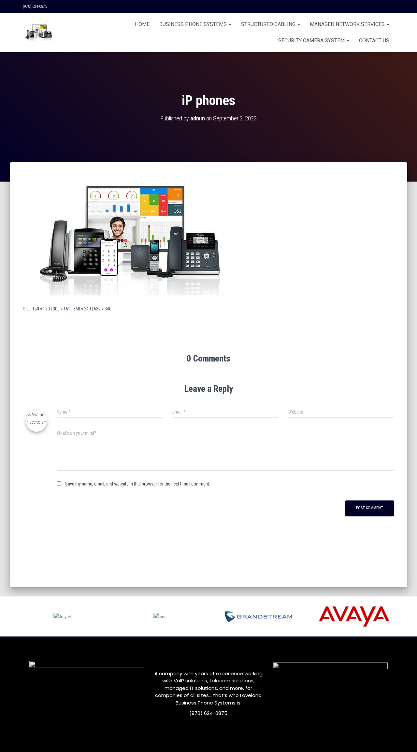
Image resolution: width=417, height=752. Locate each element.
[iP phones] (126, 239)
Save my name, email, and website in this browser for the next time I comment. (137, 483)
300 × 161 (61, 308)
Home (142, 24)
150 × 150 (41, 308)
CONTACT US (374, 40)
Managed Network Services (348, 24)
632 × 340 (102, 308)
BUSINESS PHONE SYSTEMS (193, 24)
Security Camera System (312, 40)
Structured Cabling (269, 24)
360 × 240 (82, 308)
